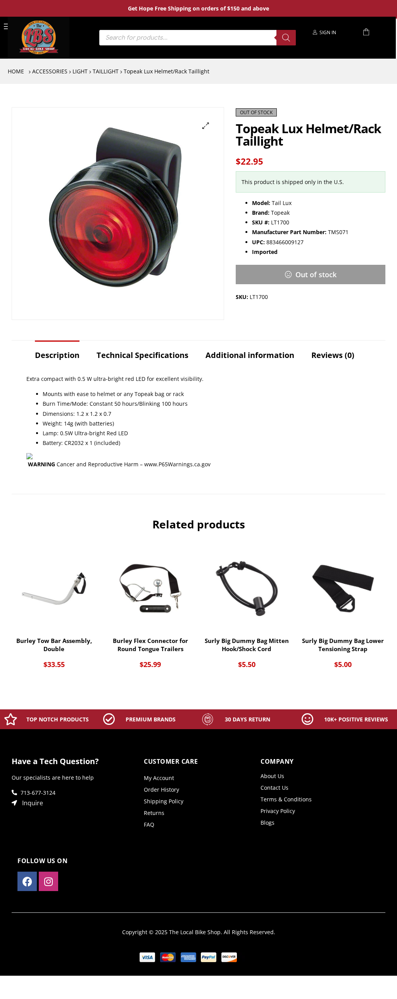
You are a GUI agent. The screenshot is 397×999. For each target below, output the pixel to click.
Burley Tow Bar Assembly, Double (54, 645)
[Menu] (7, 26)
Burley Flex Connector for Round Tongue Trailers (150, 645)
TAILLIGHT (106, 71)
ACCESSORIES (49, 71)
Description (57, 355)
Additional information (249, 355)
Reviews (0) (332, 355)
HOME (16, 71)
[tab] (57, 351)
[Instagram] (48, 881)
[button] (205, 125)
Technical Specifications (142, 355)
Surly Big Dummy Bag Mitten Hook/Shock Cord (247, 645)
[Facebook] (27, 881)
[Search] (286, 37)
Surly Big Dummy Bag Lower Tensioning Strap (343, 645)
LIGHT (80, 71)
